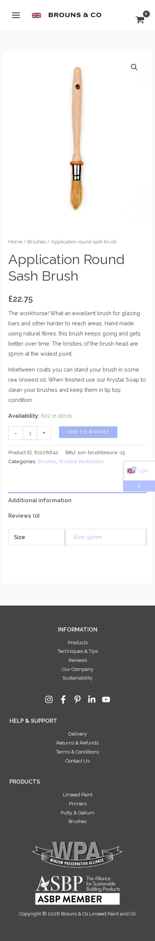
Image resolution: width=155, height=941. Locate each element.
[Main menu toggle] (16, 14)
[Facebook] (63, 699)
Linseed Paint (78, 795)
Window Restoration (81, 461)
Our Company (77, 669)
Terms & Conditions (77, 752)
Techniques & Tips (78, 651)
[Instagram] (49, 699)
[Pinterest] (77, 699)
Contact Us (77, 761)
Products (78, 642)
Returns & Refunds (77, 743)
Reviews (77, 660)
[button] (134, 67)
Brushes (36, 242)
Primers (78, 804)
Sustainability (77, 678)
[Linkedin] (92, 699)
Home (15, 242)
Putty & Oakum (77, 813)
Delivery (77, 734)
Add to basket (88, 432)
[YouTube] (106, 699)
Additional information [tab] (39, 500)
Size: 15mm (87, 537)
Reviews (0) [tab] (24, 515)
